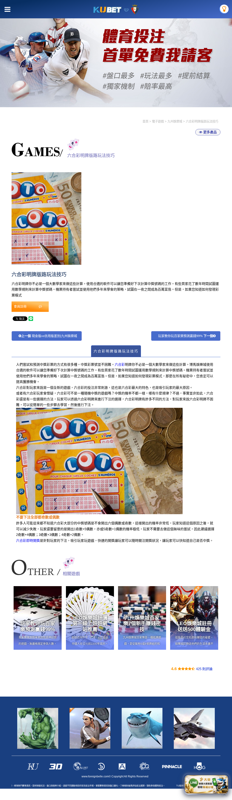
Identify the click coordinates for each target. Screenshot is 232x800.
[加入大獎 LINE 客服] (206, 784)
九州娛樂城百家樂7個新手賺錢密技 (142, 623)
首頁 (145, 121)
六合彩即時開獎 (28, 540)
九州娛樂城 (174, 121)
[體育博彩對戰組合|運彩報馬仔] (90, 728)
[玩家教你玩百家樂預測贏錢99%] (38, 618)
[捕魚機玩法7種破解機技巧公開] (142, 728)
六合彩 (120, 364)
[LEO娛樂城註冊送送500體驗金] (194, 618)
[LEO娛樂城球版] (116, 9)
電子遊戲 (158, 121)
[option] (116, 53)
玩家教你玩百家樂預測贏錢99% (185, 336)
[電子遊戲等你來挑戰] (194, 728)
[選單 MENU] (224, 9)
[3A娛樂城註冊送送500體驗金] (37, 728)
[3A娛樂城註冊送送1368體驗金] (116, 53)
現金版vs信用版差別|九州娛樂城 (49, 336)
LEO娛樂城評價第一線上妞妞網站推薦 (89, 623)
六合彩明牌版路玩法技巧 (116, 351)
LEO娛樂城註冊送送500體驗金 (194, 626)
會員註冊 (20, 306)
